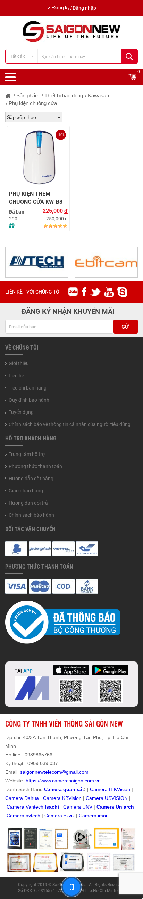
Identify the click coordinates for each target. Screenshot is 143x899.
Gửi (125, 327)
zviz (70, 815)
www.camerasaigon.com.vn (71, 781)
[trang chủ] (8, 95)
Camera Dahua (22, 798)
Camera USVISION (107, 798)
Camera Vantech (25, 807)
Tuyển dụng (21, 412)
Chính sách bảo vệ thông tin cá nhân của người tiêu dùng (70, 424)
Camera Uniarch (115, 807)
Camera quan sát (64, 789)
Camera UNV (77, 807)
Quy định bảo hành (29, 400)
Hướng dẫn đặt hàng (31, 478)
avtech (33, 815)
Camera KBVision (62, 798)
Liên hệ (16, 375)
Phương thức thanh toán (35, 466)
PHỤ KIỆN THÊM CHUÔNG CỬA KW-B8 (35, 198)
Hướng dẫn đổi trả (28, 503)
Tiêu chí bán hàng (28, 388)
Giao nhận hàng (26, 490)
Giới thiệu (19, 363)
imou (103, 815)
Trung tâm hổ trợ (27, 454)
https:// (33, 781)
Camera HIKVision (110, 789)
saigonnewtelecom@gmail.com (54, 772)
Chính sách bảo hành (31, 515)
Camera (16, 815)
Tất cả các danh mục (23, 56)
